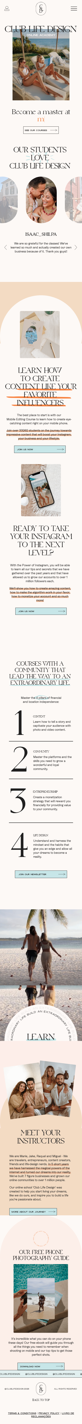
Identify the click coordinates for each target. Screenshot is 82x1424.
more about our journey (29, 1211)
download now (30, 1366)
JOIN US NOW (25, 449)
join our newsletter (32, 874)
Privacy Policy (49, 1413)
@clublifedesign (24, 1374)
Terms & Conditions (22, 1413)
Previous (5, 247)
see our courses (36, 130)
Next (76, 247)
